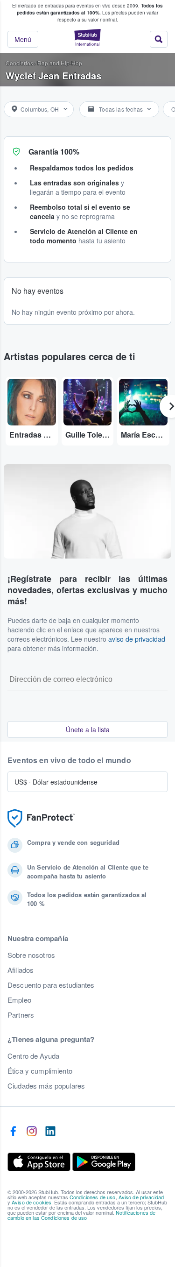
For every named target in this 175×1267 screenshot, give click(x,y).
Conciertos (19, 63)
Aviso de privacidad (141, 1197)
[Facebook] (13, 1131)
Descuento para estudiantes (51, 985)
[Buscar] (159, 39)
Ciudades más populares (46, 1086)
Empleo (19, 1000)
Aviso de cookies (31, 1202)
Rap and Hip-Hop (59, 63)
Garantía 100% (53, 151)
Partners (20, 1015)
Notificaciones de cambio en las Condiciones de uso (81, 1215)
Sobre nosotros (31, 955)
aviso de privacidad (136, 639)
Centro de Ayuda (33, 1056)
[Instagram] (31, 1131)
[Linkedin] (50, 1131)
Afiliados (20, 970)
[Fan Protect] (41, 818)
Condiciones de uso (93, 1197)
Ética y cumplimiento (39, 1071)
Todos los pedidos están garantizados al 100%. (90, 9)
